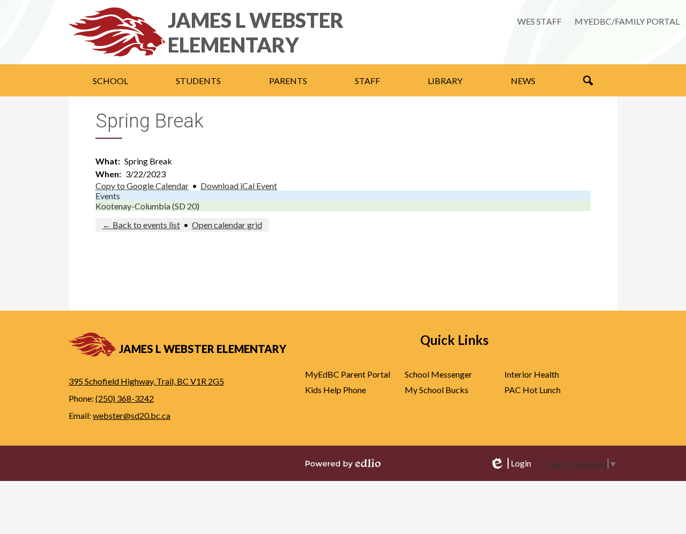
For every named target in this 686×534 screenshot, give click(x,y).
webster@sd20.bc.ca (131, 415)
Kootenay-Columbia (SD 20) (147, 206)
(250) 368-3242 (124, 398)
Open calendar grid (227, 225)
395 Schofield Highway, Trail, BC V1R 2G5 (146, 381)
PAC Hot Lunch (532, 390)
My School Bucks (436, 390)
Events (107, 196)
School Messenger (438, 374)
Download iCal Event (238, 185)
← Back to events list (141, 225)
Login (510, 463)
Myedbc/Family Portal (627, 21)
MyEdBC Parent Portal (347, 374)
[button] (110, 80)
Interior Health (531, 374)
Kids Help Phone (335, 390)
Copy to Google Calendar (142, 185)
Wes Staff (539, 21)
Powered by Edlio (343, 463)
